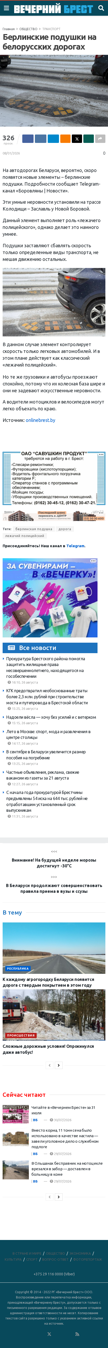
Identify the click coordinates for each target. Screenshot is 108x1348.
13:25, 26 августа (24, 763)
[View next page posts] (59, 1065)
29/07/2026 (62, 1154)
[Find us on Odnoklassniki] (42, 1334)
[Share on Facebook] (28, 139)
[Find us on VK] (35, 1334)
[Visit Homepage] (53, 8)
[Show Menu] (6, 8)
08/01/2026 (11, 153)
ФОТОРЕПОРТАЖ (87, 1259)
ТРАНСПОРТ (51, 29)
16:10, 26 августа (24, 682)
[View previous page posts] (49, 1065)
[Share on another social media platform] (100, 139)
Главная (9, 29)
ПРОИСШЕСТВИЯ (21, 1035)
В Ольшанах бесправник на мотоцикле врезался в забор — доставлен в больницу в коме (67, 1169)
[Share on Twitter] (77, 139)
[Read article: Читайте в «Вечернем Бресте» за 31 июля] (16, 1114)
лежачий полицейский (24, 536)
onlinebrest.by (40, 420)
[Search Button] (101, 8)
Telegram (75, 546)
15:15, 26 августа (24, 723)
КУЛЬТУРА (13, 1259)
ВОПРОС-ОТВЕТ (55, 1259)
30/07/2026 (62, 1120)
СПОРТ (32, 1259)
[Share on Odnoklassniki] (65, 139)
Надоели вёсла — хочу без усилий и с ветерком (51, 717)
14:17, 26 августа (24, 743)
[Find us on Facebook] (28, 1334)
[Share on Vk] (40, 139)
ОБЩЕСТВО (28, 29)
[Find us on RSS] (77, 1334)
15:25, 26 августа (24, 708)
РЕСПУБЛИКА (18, 968)
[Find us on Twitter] (49, 1334)
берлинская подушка (33, 529)
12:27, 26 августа (24, 784)
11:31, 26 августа (24, 816)
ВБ (35, 1120)
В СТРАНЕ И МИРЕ (27, 1253)
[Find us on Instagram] (63, 1334)
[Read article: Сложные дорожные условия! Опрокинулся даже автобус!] (54, 1015)
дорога (64, 529)
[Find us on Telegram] (56, 1334)
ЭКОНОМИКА (80, 1253)
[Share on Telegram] (53, 139)
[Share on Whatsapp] (88, 139)
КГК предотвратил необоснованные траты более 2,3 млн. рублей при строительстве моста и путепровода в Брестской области (47, 696)
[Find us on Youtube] (70, 1334)
